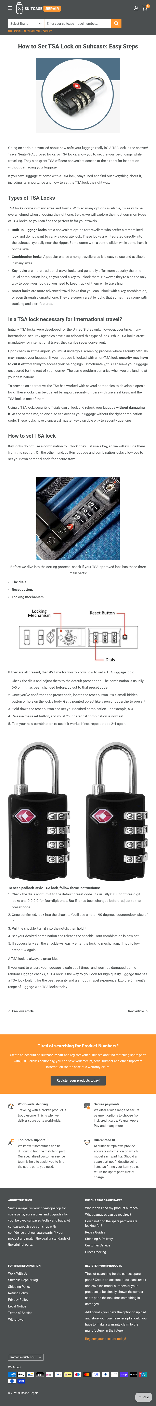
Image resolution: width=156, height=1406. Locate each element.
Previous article (23, 1011)
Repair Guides (95, 1232)
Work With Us (17, 1273)
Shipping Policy (19, 1287)
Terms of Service (20, 1313)
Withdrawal (16, 1319)
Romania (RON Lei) (22, 1357)
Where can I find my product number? (112, 1208)
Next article (136, 1011)
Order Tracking (95, 1252)
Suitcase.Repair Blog (23, 1280)
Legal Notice (17, 1306)
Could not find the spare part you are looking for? (111, 1223)
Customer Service (97, 1245)
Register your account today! (105, 1339)
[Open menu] (10, 8)
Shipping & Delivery (99, 1239)
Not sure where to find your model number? (30, 31)
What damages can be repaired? (108, 1214)
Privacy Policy (18, 1300)
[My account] (136, 8)
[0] (144, 8)
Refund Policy (18, 1293)
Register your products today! (78, 1080)
